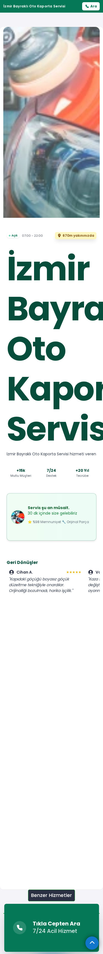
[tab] (51, 895)
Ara (93, 6)
